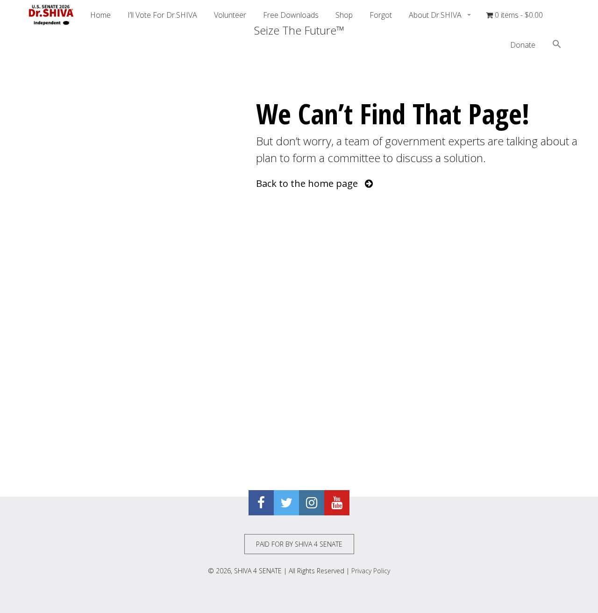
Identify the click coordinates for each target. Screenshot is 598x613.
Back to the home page (310, 183)
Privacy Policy (370, 570)
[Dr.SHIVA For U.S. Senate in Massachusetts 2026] (51, 15)
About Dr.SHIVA (436, 15)
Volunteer (230, 15)
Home (100, 15)
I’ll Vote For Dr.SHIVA (162, 15)
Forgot (381, 15)
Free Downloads (291, 15)
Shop (344, 15)
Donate (522, 45)
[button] (557, 45)
